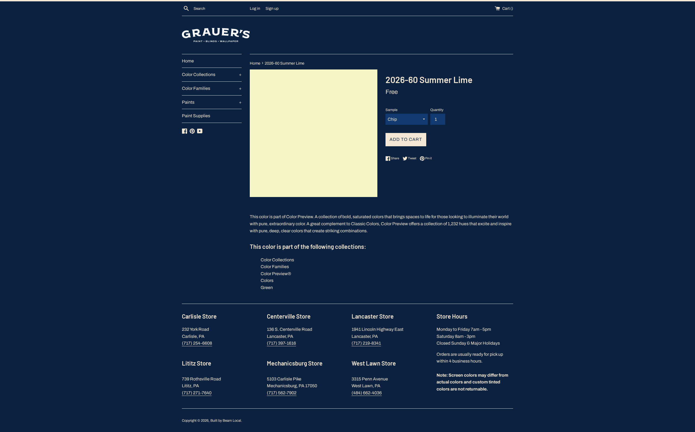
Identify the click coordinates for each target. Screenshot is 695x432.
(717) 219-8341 (366, 343)
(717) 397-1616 (281, 343)
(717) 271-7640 (196, 392)
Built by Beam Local (225, 421)
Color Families (212, 88)
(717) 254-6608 (197, 343)
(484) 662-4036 (367, 392)
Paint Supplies (196, 115)
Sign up (272, 8)
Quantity (436, 110)
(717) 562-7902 (281, 392)
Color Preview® (276, 273)
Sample (391, 110)
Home (188, 61)
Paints (212, 102)
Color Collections (212, 74)
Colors (267, 280)
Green (267, 287)
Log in (255, 8)
